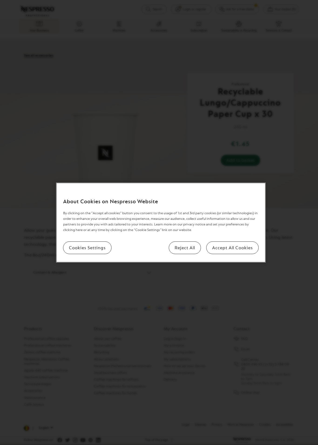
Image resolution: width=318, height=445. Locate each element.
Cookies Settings (87, 248)
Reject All (185, 248)
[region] (161, 222)
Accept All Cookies (232, 248)
